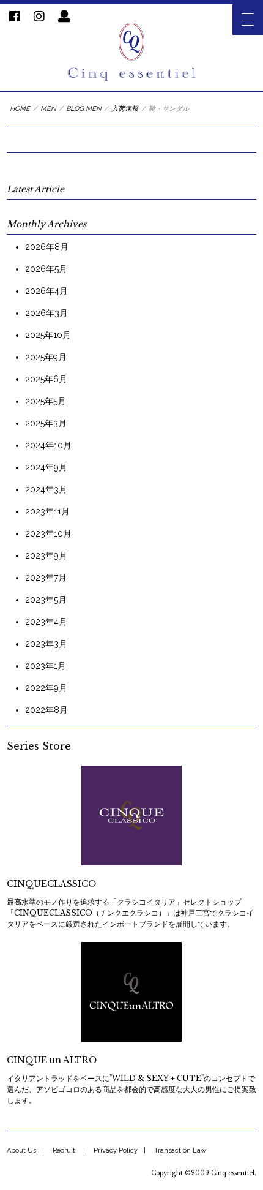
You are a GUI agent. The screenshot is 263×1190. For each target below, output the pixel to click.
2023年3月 (46, 644)
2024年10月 (48, 445)
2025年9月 (46, 357)
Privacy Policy (116, 1150)
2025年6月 (46, 379)
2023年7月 (46, 577)
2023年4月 (46, 622)
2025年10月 (48, 335)
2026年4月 (46, 291)
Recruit (64, 1150)
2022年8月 (46, 710)
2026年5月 (46, 269)
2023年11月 (47, 511)
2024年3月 (46, 489)
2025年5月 (45, 401)
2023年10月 (48, 533)
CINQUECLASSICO (51, 883)
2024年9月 (46, 467)
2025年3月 (46, 423)
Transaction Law (180, 1150)
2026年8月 (47, 247)
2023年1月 (45, 666)
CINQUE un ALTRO (52, 1060)
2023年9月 (46, 555)
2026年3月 (46, 313)
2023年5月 (46, 599)
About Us (21, 1150)
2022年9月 (46, 688)
